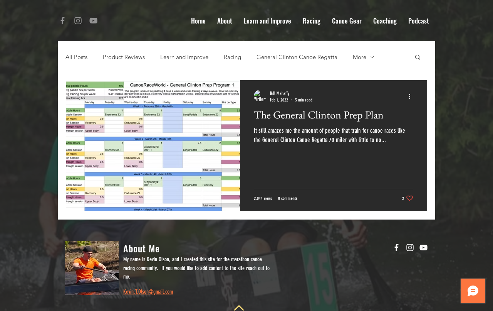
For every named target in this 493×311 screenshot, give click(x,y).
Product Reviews (124, 57)
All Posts (76, 57)
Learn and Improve (184, 57)
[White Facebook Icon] (396, 247)
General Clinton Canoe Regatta (297, 57)
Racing (232, 57)
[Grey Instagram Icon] (78, 20)
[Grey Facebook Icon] (62, 20)
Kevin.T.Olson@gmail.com (148, 291)
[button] (417, 58)
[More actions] (412, 96)
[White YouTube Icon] (423, 247)
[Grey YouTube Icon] (93, 20)
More (359, 57)
